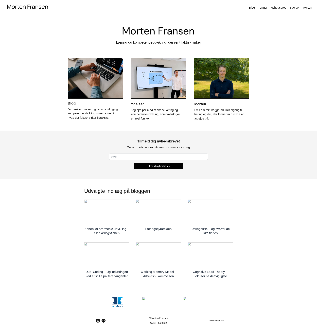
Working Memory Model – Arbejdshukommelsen (158, 254)
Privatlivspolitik (216, 320)
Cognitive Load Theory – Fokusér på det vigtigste (210, 254)
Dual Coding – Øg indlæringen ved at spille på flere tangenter (106, 254)
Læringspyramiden (158, 211)
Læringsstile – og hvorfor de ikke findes (210, 211)
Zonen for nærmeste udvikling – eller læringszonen (106, 211)
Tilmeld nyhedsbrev (158, 166)
